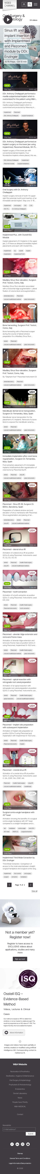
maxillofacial (27, 786)
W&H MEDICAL (20, 1106)
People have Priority (20, 1102)
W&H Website (20, 1064)
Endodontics (20, 1089)
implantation (7, 254)
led (5, 828)
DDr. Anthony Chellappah (11, 115)
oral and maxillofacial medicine (12, 299)
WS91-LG (15, 831)
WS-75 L (6, 209)
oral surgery (17, 205)
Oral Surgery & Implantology (20, 1080)
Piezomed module (9, 163)
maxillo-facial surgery (26, 562)
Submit (30, 1134)
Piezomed (17, 112)
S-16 (31, 205)
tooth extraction (24, 608)
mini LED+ (31, 828)
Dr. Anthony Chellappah (19, 209)
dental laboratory (9, 296)
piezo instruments (29, 299)
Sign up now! (20, 959)
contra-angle (21, 828)
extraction (14, 877)
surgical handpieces (27, 115)
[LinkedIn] (17, 1144)
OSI (25, 205)
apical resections (8, 698)
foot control (17, 873)
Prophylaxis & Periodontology (20, 1084)
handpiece (12, 828)
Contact (20, 1114)
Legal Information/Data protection (20, 1163)
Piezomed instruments (10, 608)
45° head (6, 831)
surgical (6, 877)
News (20, 1098)
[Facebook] (12, 1144)
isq (15, 251)
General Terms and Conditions (20, 1158)
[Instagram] (22, 1144)
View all (34, 891)
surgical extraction (26, 831)
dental (5, 341)
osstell (21, 251)
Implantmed (7, 112)
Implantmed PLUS (19, 254)
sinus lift (22, 475)
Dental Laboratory (20, 1093)
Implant (28, 251)
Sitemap (20, 1153)
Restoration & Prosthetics (20, 1071)
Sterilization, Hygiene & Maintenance (20, 1076)
